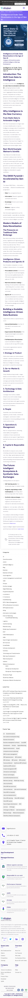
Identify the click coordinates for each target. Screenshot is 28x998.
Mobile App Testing (19, 780)
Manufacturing (7, 626)
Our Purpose (18, 953)
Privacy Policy (4, 976)
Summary (5, 650)
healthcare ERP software (20, 763)
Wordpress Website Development (12, 680)
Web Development (8, 659)
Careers (3, 955)
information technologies (9, 613)
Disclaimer (3, 979)
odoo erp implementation (10, 795)
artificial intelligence (8, 565)
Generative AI (12, 542)
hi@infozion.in (11, 828)
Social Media (6, 645)
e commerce (6, 594)
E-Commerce (6, 597)
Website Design (7, 812)
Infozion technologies (9, 774)
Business (5, 570)
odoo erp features (8, 789)
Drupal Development (8, 591)
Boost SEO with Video (21, 960)
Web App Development (9, 656)
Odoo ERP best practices (10, 786)
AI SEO (4, 562)
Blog (4, 567)
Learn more (21, 529)
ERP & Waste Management (10, 602)
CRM (4, 581)
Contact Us (18, 972)
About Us (17, 950)
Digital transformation (14, 540)
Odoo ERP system (8, 801)
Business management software (11, 742)
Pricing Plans (4, 958)
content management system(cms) (12, 578)
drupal (17, 748)
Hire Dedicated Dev (6, 950)
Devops (5, 583)
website (5, 661)
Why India (17, 955)
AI (8, 534)
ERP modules (18, 757)
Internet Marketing (8, 616)
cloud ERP (23, 742)
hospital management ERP (10, 769)
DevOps (14, 745)
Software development (9, 648)
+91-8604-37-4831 (13, 835)
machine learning (7, 624)
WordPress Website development (12, 815)
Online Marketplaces (8, 634)
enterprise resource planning (11, 751)
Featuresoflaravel (8, 763)
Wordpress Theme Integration (13, 671)
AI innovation (16, 536)
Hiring (4, 610)
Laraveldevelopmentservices (11, 777)
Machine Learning (8, 780)
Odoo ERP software (19, 798)
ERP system (14, 760)
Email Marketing (7, 599)
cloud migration (7, 575)
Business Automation (9, 739)
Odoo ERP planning (8, 798)
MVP (4, 632)
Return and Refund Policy (6, 973)
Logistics (5, 621)
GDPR (2, 981)
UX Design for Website (9, 810)
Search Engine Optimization (10, 640)
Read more (13, 523)
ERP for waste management (10, 754)
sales (4, 637)
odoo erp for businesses (20, 789)
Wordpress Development (12, 669)
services (6, 807)
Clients (3, 953)
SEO (20, 804)
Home (2, 11)
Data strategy (19, 538)
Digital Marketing (7, 589)
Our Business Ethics (20, 958)
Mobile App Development (9, 629)
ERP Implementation (8, 608)
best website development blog (11, 736)
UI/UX (6, 666)
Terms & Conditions (6, 970)
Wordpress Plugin (7, 675)
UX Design (11, 807)
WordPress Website (8, 677)
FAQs (16, 970)
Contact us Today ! (20, 4)
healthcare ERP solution (9, 766)
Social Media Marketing (11, 618)
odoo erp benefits (8, 783)
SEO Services (6, 642)
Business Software (8, 573)
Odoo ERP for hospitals (9, 792)
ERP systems (22, 760)
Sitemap (3, 960)
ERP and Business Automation (11, 605)
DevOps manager (7, 586)
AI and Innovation (7, 559)
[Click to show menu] (24, 8)
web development (20, 810)
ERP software (7, 760)
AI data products (14, 534)
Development (7, 745)
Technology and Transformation (11, 653)
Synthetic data (15, 544)
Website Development (9, 664)
